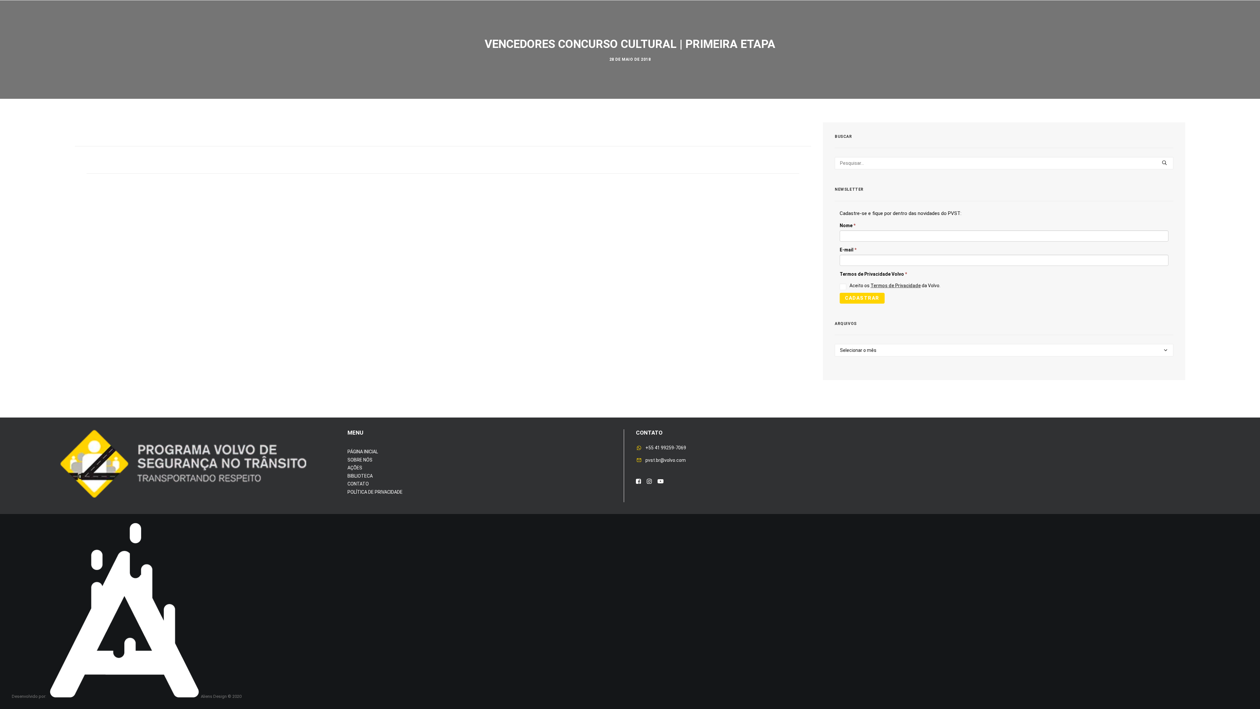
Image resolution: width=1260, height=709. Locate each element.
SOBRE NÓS (359, 459)
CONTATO (358, 483)
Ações (492, 26)
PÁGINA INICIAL (362, 451)
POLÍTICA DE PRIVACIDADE (375, 492)
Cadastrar (862, 298)
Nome (847, 225)
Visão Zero (527, 26)
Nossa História (706, 26)
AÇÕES (354, 467)
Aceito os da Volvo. (895, 285)
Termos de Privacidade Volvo (873, 274)
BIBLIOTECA (360, 476)
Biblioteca (756, 26)
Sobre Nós (457, 26)
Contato (794, 26)
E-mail (848, 249)
